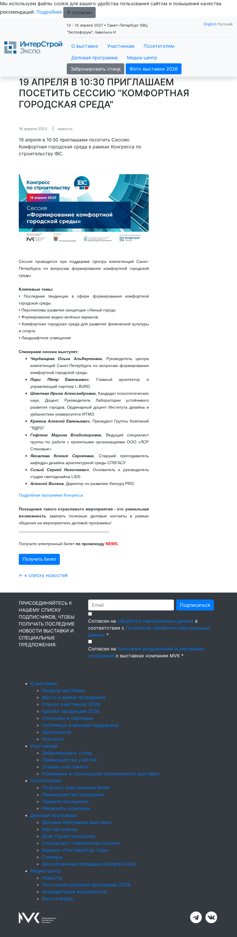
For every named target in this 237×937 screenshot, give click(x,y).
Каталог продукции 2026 (70, 711)
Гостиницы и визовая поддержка (80, 725)
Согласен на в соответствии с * (149, 628)
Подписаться (195, 605)
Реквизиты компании (66, 808)
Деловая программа (94, 57)
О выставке (84, 46)
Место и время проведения (73, 697)
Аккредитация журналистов (74, 891)
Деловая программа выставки (77, 822)
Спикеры (52, 857)
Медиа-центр (142, 57)
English (210, 24)
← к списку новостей (43, 575)
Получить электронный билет (76, 787)
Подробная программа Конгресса (51, 495)
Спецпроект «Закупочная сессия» (81, 843)
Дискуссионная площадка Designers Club (89, 864)
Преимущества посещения (73, 794)
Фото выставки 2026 (153, 69)
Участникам (120, 46)
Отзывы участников (65, 767)
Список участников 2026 (71, 704)
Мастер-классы (60, 829)
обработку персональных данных (155, 621)
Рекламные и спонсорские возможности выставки (100, 773)
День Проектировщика (68, 836)
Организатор (56, 732)
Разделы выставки (63, 690)
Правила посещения (65, 801)
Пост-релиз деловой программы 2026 (86, 885)
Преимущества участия (69, 760)
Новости (52, 878)
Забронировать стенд (96, 69)
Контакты (53, 739)
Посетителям (159, 46)
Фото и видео (57, 898)
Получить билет (39, 559)
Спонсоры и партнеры (67, 718)
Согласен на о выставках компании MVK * (146, 652)
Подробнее (49, 12)
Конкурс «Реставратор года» (75, 850)
